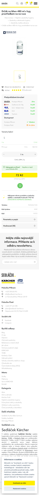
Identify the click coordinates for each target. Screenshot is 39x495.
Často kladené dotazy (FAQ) (11, 366)
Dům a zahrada (6, 395)
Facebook (8, 320)
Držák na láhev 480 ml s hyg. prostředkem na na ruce (19, 25)
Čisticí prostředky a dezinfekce (12, 408)
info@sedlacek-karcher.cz (13, 294)
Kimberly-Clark (7, 355)
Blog (3, 332)
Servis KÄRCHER (7, 381)
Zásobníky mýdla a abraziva (20, 23)
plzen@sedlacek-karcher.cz (14, 308)
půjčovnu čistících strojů (19, 448)
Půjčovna (5, 379)
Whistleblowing (7, 368)
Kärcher (4, 438)
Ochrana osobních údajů (10, 348)
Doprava (4, 338)
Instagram (8, 323)
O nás (4, 335)
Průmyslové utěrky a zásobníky (12, 402)
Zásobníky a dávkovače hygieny (19, 20)
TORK (4, 353)
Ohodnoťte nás (7, 363)
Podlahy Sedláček (7, 418)
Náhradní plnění (7, 358)
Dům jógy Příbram (8, 421)
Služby (4, 376)
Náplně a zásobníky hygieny (24, 18)
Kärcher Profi (6, 397)
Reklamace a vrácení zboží (10, 343)
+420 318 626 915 (11, 292)
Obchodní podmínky (8, 340)
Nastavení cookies (19, 488)
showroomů (29, 450)
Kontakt (4, 384)
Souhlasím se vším (19, 483)
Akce (3, 392)
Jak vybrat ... (5, 345)
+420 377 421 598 (11, 306)
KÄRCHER (5, 350)
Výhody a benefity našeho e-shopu (13, 361)
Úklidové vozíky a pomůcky (11, 405)
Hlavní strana (9, 18)
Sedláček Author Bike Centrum (12, 416)
